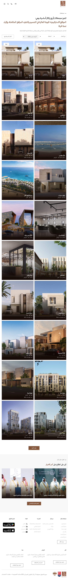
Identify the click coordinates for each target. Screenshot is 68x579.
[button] (30, 37)
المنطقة (49, 36)
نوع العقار (63, 36)
